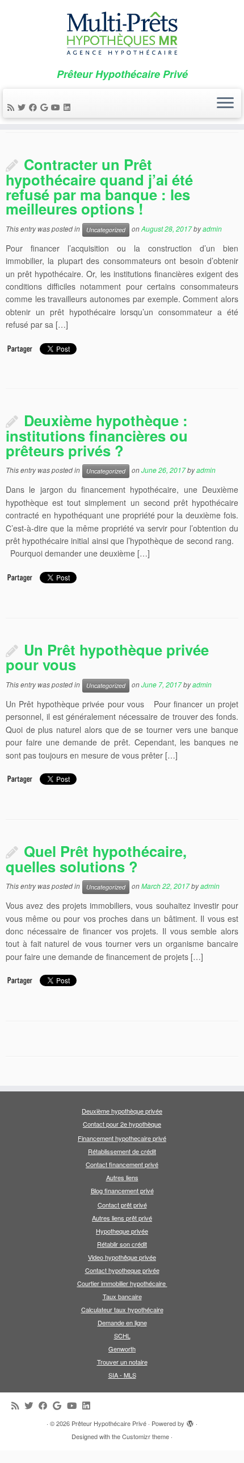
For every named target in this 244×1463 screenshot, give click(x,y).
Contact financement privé (122, 1164)
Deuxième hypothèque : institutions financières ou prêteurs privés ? (97, 435)
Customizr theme (145, 1436)
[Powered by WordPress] (190, 1421)
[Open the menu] (225, 103)
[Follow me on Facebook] (34, 107)
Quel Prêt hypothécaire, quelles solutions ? (96, 858)
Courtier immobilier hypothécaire (122, 1283)
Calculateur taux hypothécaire (122, 1309)
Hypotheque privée (122, 1230)
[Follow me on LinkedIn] (69, 107)
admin (212, 228)
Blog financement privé (122, 1190)
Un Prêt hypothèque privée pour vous (107, 657)
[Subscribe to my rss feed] (12, 107)
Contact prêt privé (122, 1204)
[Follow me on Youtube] (57, 107)
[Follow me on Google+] (45, 107)
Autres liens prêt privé (122, 1217)
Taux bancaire (122, 1296)
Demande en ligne (122, 1322)
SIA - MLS (122, 1374)
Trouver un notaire (122, 1361)
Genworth (122, 1348)
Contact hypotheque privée (122, 1270)
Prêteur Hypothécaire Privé (108, 1423)
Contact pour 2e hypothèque (122, 1123)
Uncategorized (105, 229)
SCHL (122, 1335)
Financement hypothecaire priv (120, 1138)
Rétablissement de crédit (122, 1151)
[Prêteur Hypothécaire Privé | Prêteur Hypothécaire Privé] (122, 34)
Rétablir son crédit (122, 1243)
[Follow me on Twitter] (23, 107)
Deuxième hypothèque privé (120, 1110)
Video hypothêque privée (122, 1257)
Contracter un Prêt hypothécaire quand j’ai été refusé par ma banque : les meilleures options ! (99, 186)
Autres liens (122, 1177)
